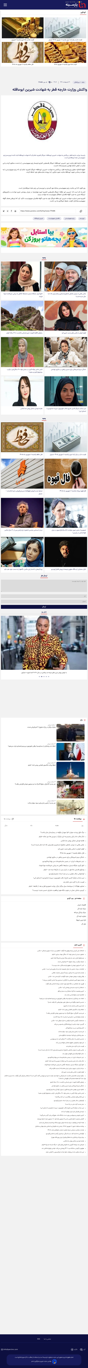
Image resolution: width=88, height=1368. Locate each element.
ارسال (44, 607)
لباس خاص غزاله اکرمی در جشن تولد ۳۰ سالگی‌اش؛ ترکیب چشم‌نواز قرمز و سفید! (24, 370)
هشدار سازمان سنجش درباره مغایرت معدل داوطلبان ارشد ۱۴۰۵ (66, 1130)
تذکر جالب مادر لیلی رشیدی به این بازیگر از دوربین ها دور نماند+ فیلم (61, 836)
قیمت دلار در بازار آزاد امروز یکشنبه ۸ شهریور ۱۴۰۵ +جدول (65, 40)
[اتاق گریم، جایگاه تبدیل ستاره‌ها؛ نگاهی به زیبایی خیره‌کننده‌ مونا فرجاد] (22, 276)
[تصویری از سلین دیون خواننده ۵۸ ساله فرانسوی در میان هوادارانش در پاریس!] (65, 513)
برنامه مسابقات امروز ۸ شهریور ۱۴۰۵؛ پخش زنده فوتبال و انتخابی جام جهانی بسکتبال (59, 1126)
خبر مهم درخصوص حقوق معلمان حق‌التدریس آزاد (70, 1043)
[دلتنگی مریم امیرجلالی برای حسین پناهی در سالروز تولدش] (65, 352)
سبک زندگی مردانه (80, 912)
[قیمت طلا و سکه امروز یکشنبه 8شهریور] (23, 27)
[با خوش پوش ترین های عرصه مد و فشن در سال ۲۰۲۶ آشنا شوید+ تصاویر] (44, 643)
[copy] (81, 211)
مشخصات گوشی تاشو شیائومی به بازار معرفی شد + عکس (67, 1021)
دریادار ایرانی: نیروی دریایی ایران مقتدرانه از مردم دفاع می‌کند (66, 1068)
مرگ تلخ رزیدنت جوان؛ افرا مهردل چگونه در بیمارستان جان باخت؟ (62, 832)
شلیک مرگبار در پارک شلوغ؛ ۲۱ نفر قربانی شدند (41, 727)
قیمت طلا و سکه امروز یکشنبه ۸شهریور (22, 40)
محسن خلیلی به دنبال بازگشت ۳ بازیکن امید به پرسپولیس (67, 1039)
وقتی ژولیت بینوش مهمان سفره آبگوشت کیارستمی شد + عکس (66, 976)
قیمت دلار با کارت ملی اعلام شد (73, 882)
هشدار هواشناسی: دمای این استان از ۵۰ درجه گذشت (68, 1017)
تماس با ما (47, 1339)
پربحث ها (7, 819)
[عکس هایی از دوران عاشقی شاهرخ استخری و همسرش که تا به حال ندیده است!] (65, 276)
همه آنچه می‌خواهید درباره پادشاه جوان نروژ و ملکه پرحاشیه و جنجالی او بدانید (61, 1123)
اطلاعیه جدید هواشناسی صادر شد (74, 995)
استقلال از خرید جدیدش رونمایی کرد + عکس (71, 987)
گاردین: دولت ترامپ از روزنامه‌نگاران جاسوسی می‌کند (69, 1024)
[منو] (5, 5)
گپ (84, 1349)
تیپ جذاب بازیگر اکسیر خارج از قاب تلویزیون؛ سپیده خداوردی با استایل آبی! (66, 410)
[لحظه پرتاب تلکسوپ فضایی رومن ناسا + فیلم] (70, 770)
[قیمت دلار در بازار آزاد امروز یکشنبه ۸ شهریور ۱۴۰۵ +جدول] (65, 27)
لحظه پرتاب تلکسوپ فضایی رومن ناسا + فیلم (42, 765)
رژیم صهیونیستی (69, 218)
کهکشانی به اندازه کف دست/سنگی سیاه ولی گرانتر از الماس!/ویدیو (65, 1134)
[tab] (48, 676)
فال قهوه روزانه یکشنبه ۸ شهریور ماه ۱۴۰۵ (73, 491)
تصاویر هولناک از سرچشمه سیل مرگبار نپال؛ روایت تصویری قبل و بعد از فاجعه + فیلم (56, 886)
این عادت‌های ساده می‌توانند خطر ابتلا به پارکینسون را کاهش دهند (65, 1152)
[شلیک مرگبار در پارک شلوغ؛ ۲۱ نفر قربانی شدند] (70, 733)
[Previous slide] (4, 638)
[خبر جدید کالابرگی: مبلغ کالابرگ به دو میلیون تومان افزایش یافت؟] (70, 789)
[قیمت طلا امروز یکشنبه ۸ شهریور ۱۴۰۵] (65, 52)
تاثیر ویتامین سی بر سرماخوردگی (75, 1028)
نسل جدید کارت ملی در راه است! (74, 1104)
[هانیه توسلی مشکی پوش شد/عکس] (22, 391)
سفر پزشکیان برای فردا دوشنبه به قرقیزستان (71, 1035)
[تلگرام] (7, 211)
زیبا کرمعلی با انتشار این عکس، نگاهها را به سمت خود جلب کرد (23, 569)
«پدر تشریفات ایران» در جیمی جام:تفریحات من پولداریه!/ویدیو (63, 861)
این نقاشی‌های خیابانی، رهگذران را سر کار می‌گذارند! (69, 1097)
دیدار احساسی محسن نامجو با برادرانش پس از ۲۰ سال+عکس (23, 530)
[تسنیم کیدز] (44, 238)
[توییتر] (3, 211)
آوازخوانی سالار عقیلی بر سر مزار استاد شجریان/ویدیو (66, 874)
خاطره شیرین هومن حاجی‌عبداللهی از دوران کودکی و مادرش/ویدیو (65, 1090)
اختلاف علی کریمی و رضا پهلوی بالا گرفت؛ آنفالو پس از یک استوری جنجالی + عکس (60, 951)
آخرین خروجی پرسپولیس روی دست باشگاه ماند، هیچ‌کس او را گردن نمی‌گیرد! (62, 1115)
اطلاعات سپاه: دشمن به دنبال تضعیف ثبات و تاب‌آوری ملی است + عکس (63, 969)
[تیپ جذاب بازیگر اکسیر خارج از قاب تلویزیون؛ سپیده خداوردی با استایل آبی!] (65, 391)
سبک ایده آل (81, 909)
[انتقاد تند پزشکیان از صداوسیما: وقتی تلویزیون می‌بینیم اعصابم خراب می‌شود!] (70, 751)
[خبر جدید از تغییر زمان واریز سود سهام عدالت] (70, 808)
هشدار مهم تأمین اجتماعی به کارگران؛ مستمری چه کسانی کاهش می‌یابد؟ (63, 980)
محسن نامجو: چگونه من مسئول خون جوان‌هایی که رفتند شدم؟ (66, 1002)
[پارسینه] (74, 5)
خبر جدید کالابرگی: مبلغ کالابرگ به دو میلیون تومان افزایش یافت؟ (35, 784)
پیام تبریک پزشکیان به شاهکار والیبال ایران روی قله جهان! (67, 1137)
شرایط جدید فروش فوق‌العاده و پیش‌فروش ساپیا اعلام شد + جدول (24, 492)
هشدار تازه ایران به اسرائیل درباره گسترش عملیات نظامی (68, 973)
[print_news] (15, 211)
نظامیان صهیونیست (54, 218)
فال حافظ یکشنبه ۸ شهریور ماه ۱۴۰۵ (22, 64)
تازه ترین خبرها (81, 920)
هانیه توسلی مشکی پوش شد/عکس (31, 408)
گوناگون (83, 12)
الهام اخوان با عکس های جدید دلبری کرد (74, 333)
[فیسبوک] (11, 211)
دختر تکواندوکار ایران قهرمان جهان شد (73, 1054)
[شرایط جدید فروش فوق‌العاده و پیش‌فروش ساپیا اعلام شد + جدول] (22, 474)
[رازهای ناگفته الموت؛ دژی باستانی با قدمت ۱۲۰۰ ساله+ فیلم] (22, 316)
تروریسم (82, 218)
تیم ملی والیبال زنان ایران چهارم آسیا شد (72, 1112)
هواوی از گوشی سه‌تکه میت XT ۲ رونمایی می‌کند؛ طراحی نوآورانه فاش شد (63, 1148)
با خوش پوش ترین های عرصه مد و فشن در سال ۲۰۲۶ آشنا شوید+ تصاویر (44, 673)
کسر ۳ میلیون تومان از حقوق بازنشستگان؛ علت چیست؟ (68, 965)
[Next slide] (83, 638)
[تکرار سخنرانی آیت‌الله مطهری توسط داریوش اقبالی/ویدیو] (65, 552)
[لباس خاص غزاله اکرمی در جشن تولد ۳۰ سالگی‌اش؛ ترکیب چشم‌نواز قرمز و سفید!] (22, 352)
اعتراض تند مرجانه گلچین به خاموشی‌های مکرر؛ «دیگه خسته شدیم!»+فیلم (63, 1145)
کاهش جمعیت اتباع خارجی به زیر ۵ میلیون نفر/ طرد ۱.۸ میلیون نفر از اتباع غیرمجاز (60, 1119)
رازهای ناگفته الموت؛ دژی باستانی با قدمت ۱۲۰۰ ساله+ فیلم (24, 333)
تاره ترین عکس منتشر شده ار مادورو (74, 1006)
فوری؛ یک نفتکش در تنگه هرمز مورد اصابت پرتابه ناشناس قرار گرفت (65, 984)
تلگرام (75, 1349)
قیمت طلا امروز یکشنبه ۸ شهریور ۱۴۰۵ (65, 64)
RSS (38, 1339)
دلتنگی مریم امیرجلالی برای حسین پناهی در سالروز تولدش (68, 369)
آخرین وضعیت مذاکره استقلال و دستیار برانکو (71, 991)
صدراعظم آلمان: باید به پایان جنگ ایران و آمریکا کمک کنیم (67, 958)
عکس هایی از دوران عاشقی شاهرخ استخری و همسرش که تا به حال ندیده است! (67, 295)
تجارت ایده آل (81, 916)
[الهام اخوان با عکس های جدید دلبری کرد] (65, 316)
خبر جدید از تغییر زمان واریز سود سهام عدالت (42, 803)
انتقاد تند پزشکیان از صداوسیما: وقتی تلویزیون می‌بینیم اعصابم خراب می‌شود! (32, 746)
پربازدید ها (77, 819)
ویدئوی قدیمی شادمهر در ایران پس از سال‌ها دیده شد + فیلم (64, 869)
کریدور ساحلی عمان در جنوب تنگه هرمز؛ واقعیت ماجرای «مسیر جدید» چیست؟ (58, 890)
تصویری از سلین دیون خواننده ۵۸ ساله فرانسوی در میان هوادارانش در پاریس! (69, 531)
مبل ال (83, 924)
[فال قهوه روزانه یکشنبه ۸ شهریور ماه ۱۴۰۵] (65, 474)
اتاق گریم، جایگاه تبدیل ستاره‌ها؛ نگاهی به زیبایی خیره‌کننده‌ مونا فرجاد (23, 295)
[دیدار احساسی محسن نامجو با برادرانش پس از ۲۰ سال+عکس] (22, 513)
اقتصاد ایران (82, 905)
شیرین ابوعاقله (38, 218)
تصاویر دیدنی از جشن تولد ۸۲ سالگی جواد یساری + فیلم (68, 954)
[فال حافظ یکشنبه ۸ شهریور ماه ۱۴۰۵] (23, 52)
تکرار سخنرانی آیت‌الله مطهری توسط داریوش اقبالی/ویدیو (68, 569)
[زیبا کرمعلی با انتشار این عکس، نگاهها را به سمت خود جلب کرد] (22, 552)
